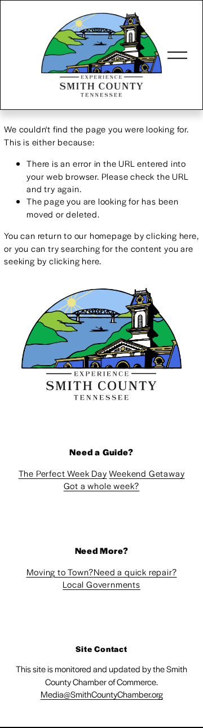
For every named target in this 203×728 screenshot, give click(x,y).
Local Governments (101, 584)
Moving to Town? (60, 572)
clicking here (171, 235)
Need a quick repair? (135, 572)
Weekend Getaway (146, 473)
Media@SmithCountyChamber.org (102, 694)
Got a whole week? (102, 485)
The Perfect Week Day (63, 473)
